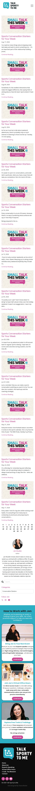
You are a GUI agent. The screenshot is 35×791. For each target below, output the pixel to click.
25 (21, 529)
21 (7, 529)
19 (32, 527)
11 (3, 527)
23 (14, 529)
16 (21, 527)
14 (14, 527)
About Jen (5, 765)
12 (7, 527)
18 (28, 527)
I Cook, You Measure (9, 772)
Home (4, 763)
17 (24, 527)
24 (17, 529)
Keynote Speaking (8, 767)
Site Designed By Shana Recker (17, 786)
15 (17, 527)
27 (28, 529)
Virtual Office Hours (8, 769)
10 (32, 525)
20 (3, 529)
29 (14, 531)
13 (10, 527)
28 (32, 529)
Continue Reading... (8, 54)
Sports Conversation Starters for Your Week (16, 37)
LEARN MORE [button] (18, 659)
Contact (4, 774)
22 (10, 529)
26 (24, 529)
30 (17, 531)
